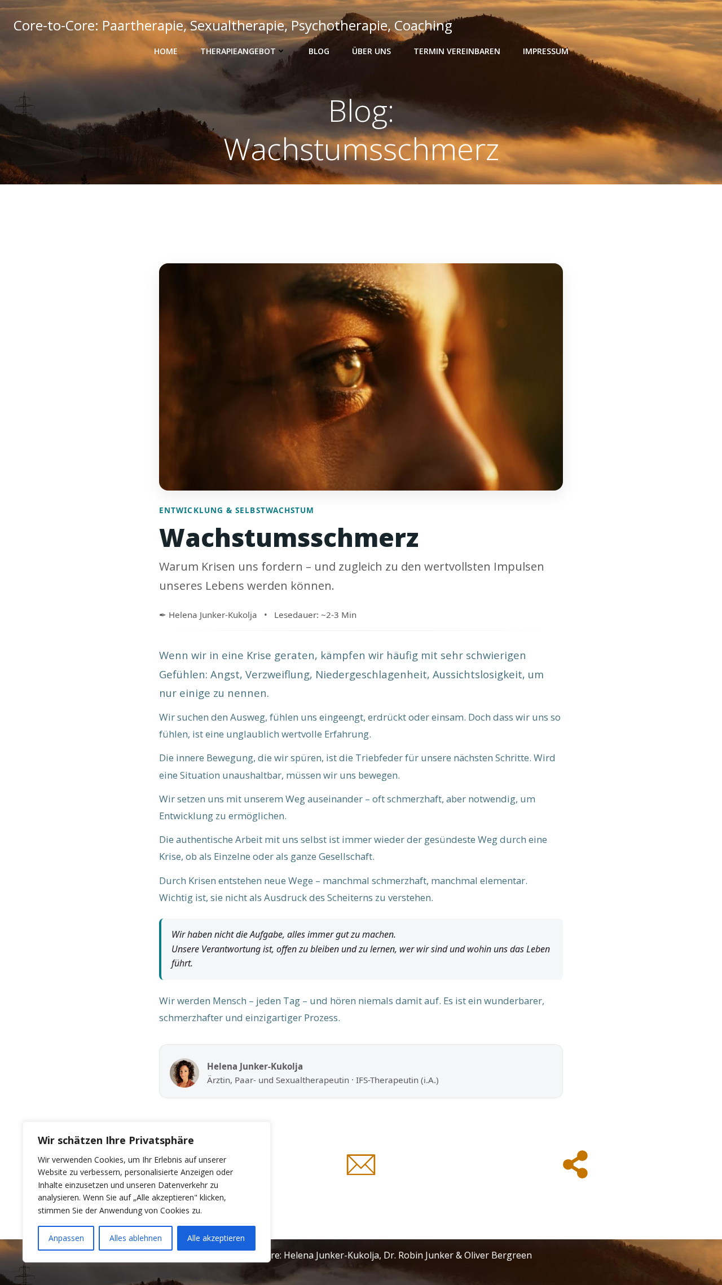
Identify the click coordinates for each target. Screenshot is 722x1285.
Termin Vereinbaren (456, 51)
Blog (319, 51)
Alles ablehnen (135, 1238)
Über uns (371, 51)
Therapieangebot (238, 51)
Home (166, 51)
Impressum (546, 51)
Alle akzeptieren (216, 1238)
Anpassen (66, 1238)
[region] (147, 1191)
